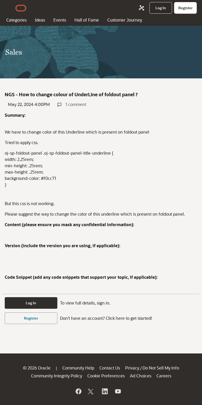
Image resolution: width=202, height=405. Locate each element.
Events (59, 20)
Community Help (78, 368)
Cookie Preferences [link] (106, 375)
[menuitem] (160, 8)
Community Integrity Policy (56, 375)
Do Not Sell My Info (161, 368)
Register (31, 318)
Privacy (132, 368)
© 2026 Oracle (36, 368)
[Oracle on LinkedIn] (104, 391)
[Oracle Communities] (141, 8)
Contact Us (109, 368)
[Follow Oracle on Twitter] (91, 391)
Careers (163, 375)
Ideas (40, 20)
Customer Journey (124, 20)
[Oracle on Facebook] (78, 391)
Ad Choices (140, 375)
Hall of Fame (86, 20)
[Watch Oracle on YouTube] (117, 391)
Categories (16, 20)
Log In (31, 302)
